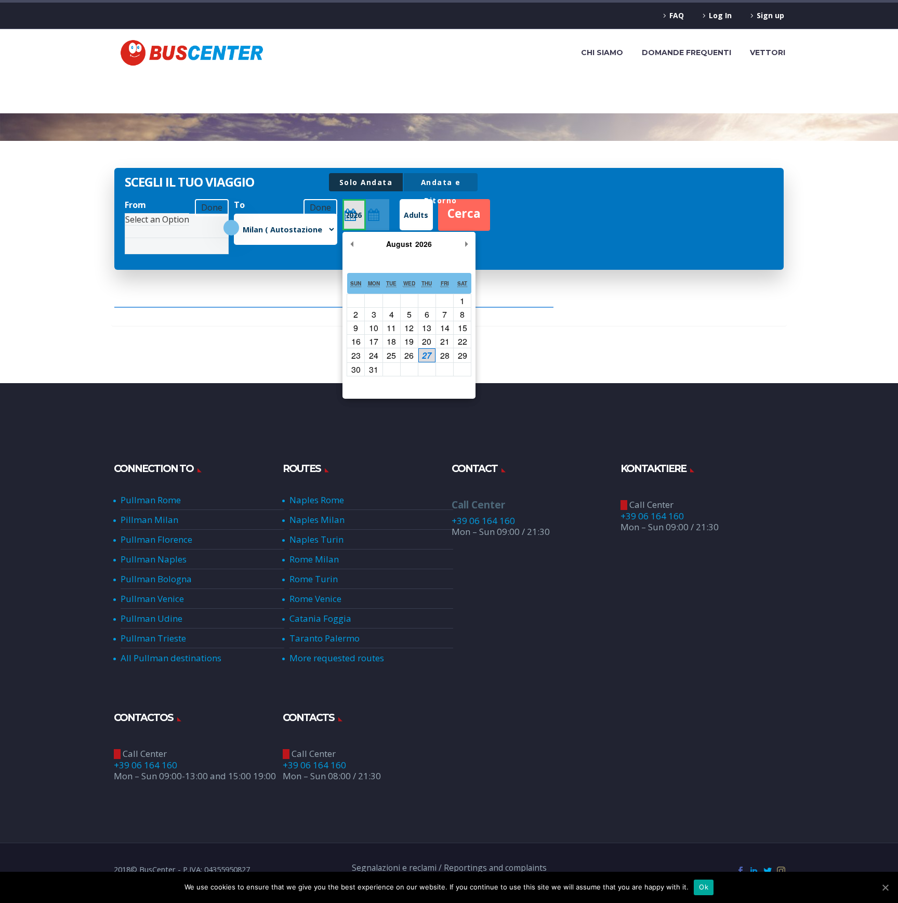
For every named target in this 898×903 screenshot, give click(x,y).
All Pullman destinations (171, 658)
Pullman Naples (154, 559)
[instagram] (781, 871)
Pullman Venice (152, 599)
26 (409, 355)
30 (356, 369)
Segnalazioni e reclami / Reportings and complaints (449, 868)
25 (391, 355)
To (239, 205)
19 (409, 341)
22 (462, 341)
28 (445, 355)
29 (462, 355)
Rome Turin (313, 579)
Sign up (770, 15)
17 (373, 341)
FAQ (676, 15)
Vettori (767, 52)
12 (409, 328)
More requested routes (336, 658)
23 (356, 355)
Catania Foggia (320, 618)
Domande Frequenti (686, 52)
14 (445, 328)
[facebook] (740, 871)
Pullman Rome (151, 500)
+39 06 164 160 (483, 521)
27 (426, 355)
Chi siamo (602, 52)
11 (391, 328)
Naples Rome (316, 500)
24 (373, 355)
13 (426, 328)
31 (373, 369)
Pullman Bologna (156, 579)
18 (391, 341)
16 (356, 341)
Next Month (466, 244)
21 (445, 341)
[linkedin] (754, 871)
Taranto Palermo (324, 638)
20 (426, 341)
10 (373, 328)
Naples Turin (316, 539)
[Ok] (885, 887)
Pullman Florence (156, 539)
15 (462, 328)
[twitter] (767, 871)
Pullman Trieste (153, 638)
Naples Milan (317, 520)
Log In (720, 15)
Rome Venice (315, 599)
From (135, 205)
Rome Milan (314, 559)
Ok (703, 887)
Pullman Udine (151, 618)
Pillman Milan (149, 520)
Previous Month (352, 244)
